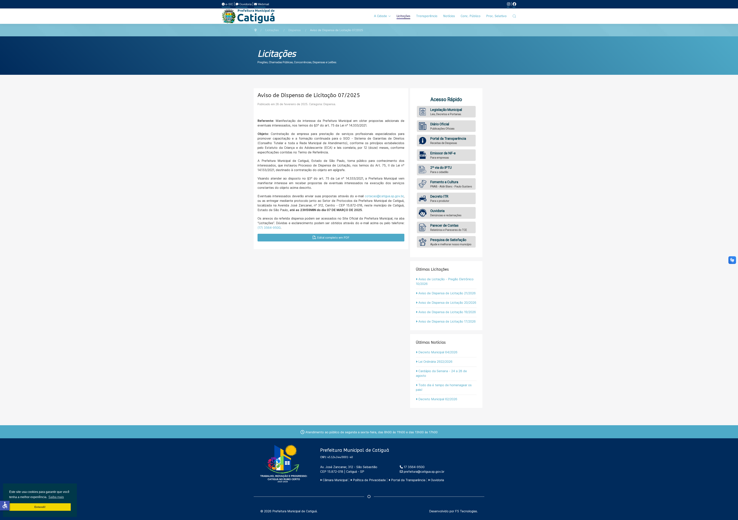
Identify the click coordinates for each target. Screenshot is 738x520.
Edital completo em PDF (332, 237)
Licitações (403, 16)
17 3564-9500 (414, 467)
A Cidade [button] (380, 16)
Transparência (426, 16)
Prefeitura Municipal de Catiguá (294, 511)
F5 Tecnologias (466, 511)
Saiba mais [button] (56, 497)
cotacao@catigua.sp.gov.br (384, 196)
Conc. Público (470, 16)
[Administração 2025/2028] (283, 463)
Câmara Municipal (334, 480)
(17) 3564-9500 (269, 228)
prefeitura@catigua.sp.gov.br (424, 471)
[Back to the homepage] (248, 16)
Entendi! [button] (40, 506)
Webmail (263, 4)
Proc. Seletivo (496, 16)
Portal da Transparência (407, 480)
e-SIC (229, 4)
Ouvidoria (245, 4)
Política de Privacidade (369, 480)
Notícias (449, 16)
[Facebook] (514, 4)
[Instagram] (508, 4)
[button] (514, 16)
